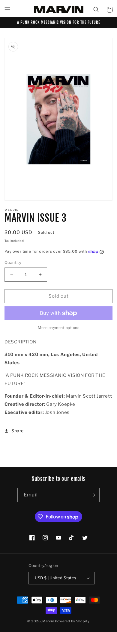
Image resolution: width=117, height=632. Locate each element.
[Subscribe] (92, 495)
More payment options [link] (58, 327)
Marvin (48, 621)
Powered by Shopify (72, 621)
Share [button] (17, 430)
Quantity (12, 262)
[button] (7, 9)
